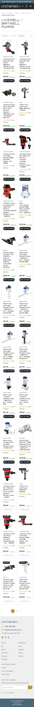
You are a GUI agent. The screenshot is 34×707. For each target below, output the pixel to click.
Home (3, 13)
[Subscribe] (30, 687)
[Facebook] (2, 637)
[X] (8, 637)
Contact (21, 656)
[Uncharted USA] (11, 6)
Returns (4, 668)
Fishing (17, 13)
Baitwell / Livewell (25, 13)
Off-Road (4, 659)
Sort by (13, 35)
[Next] (21, 611)
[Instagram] (5, 637)
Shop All (21, 649)
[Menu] (30, 6)
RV (2, 646)
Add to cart (9, 80)
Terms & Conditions (7, 671)
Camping (4, 656)
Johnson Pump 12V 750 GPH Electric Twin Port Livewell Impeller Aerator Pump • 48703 (9, 491)
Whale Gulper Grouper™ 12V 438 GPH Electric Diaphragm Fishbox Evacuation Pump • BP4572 (8, 260)
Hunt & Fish (5, 653)
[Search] (22, 6)
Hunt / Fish (10, 13)
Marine (4, 649)
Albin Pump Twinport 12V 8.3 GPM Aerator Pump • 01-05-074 (8, 444)
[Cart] (26, 6)
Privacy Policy (6, 674)
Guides (21, 653)
